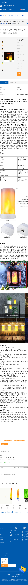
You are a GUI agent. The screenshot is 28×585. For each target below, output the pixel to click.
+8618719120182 (10, 457)
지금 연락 (19, 74)
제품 (6, 15)
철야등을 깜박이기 (8, 440)
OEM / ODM (17, 537)
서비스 (11, 544)
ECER (20, 582)
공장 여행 (17, 15)
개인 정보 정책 (19, 574)
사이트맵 (8, 574)
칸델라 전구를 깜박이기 (19, 440)
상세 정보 (4, 83)
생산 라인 (16, 534)
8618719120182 (11, 460)
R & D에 (16, 539)
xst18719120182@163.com (9, 6)
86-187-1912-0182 (7, 9)
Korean (23, 9)
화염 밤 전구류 (4, 444)
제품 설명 (13, 83)
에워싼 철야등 (3, 539)
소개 (11, 538)
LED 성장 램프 (3, 542)
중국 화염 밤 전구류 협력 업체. (8, 579)
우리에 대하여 (10, 15)
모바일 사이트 (14, 576)
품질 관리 (22, 15)
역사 (11, 541)
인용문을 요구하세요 (10, 23)
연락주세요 (2, 23)
